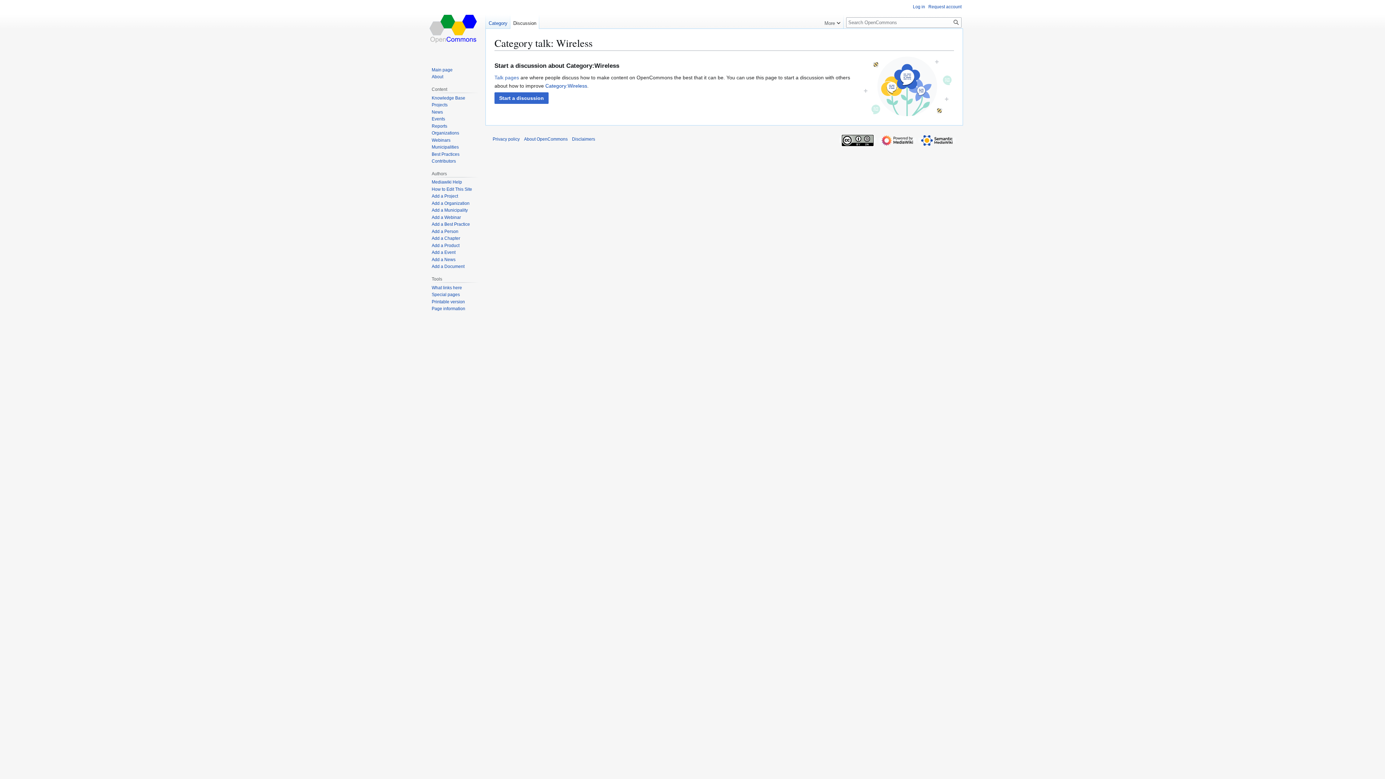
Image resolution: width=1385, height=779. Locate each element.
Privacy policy (506, 139)
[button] (521, 98)
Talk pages (506, 77)
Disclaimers (583, 139)
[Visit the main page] (454, 29)
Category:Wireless (566, 86)
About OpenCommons (546, 139)
